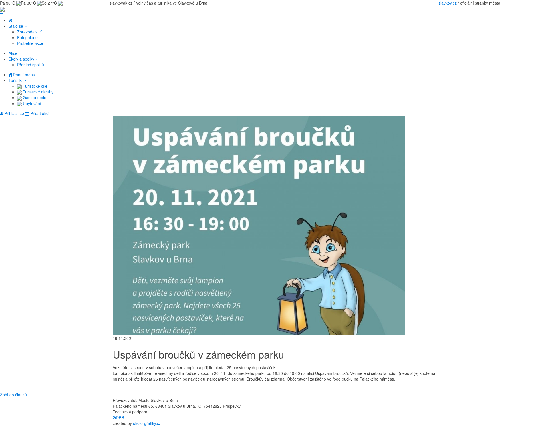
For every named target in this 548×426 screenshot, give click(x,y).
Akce (13, 53)
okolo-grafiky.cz (147, 423)
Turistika (17, 80)
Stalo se (16, 26)
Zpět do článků (13, 394)
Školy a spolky (22, 59)
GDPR (118, 417)
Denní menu (23, 74)
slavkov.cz (447, 3)
